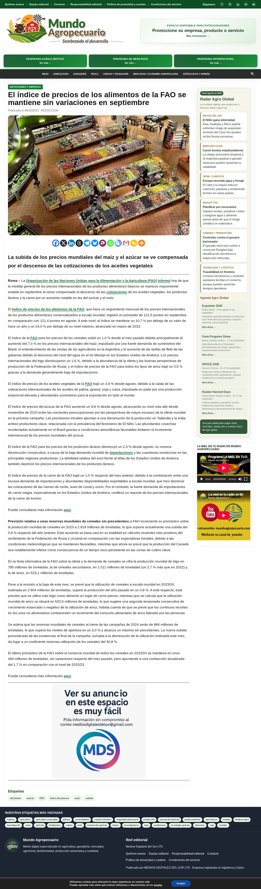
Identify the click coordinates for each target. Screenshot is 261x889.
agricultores (211, 819)
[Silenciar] (240, 479)
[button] (45, 60)
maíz (77, 798)
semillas (223, 825)
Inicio (45, 74)
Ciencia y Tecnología (116, 74)
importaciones (121, 452)
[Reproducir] (201, 479)
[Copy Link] (133, 243)
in (246, 4)
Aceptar (180, 883)
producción (149, 819)
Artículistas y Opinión (196, 74)
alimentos (15, 798)
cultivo (69, 825)
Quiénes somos (14, 4)
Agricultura (61, 74)
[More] (141, 243)
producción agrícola (97, 825)
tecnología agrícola (180, 825)
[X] (63, 243)
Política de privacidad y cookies (126, 4)
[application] (223, 468)
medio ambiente (192, 819)
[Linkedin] (71, 243)
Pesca (95, 74)
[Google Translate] (118, 243)
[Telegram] (87, 243)
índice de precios (59, 798)
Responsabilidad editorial (86, 4)
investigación (13, 825)
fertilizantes (55, 825)
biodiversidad (242, 819)
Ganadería (79, 74)
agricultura (25, 819)
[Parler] (102, 243)
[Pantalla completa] (246, 479)
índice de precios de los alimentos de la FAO (48, 309)
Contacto (59, 4)
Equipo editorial (39, 4)
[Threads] (79, 243)
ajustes (158, 885)
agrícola (40, 825)
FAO (33, 338)
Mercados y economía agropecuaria (155, 74)
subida (89, 798)
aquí (67, 510)
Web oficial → (209, 327)
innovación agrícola (169, 819)
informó (164, 280)
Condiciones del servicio (166, 4)
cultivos (11, 819)
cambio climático (102, 819)
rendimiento (160, 825)
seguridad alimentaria (127, 819)
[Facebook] (55, 243)
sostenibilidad (82, 819)
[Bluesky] (94, 243)
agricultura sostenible (47, 819)
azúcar (30, 798)
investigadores (131, 825)
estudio (226, 819)
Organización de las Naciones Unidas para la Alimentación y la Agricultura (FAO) (91, 280)
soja (212, 825)
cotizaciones (116, 292)
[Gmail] (126, 243)
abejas (115, 825)
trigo (146, 825)
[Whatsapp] (110, 243)
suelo (28, 825)
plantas (66, 819)
